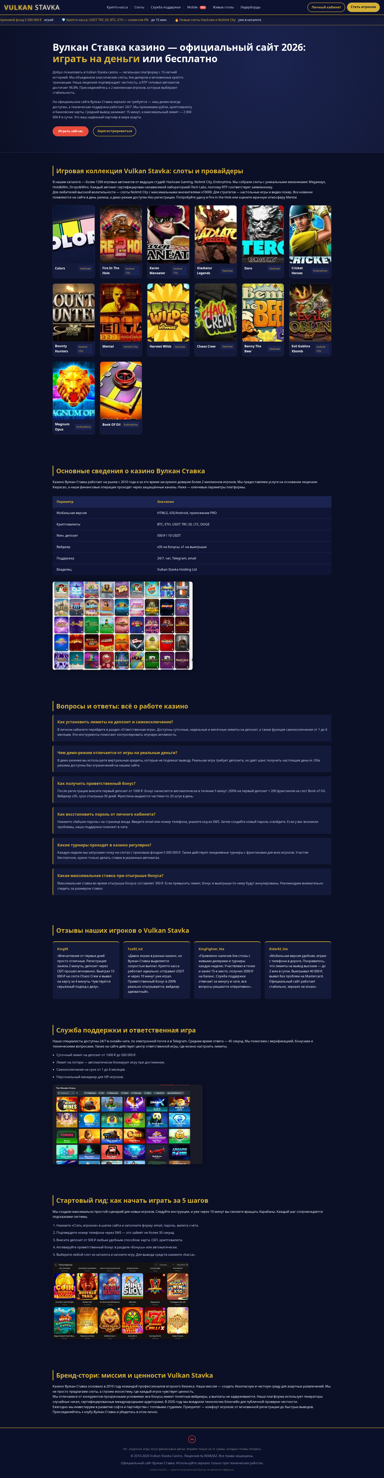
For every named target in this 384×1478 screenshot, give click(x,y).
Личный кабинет (326, 7)
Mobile (196, 7)
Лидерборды (250, 7)
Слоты (139, 7)
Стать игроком (363, 7)
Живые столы (223, 7)
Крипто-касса (117, 7)
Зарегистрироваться (114, 131)
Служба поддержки (166, 7)
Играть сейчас (70, 131)
